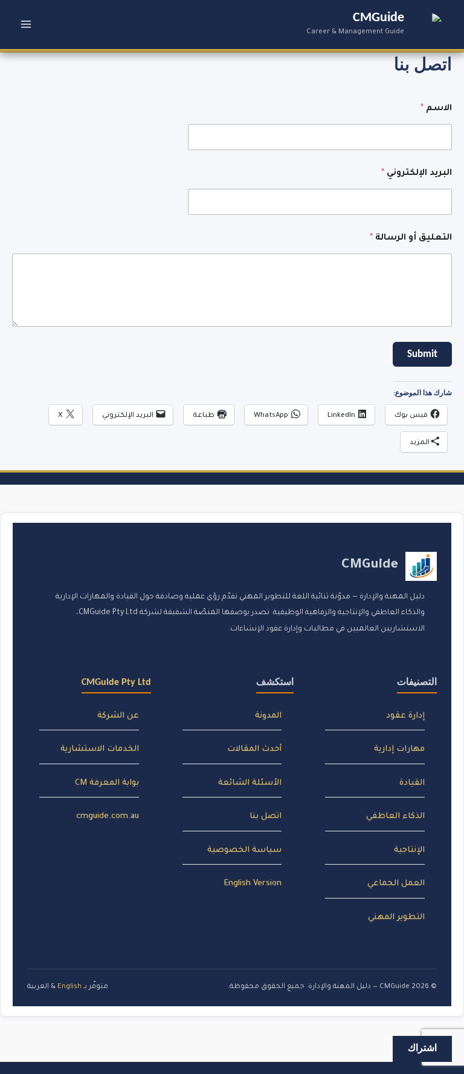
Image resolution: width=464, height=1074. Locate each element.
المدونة (268, 716)
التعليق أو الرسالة (411, 238)
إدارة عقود (405, 716)
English (69, 987)
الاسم (436, 109)
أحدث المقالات (254, 749)
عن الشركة (118, 716)
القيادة (412, 783)
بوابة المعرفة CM (107, 783)
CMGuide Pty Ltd (116, 682)
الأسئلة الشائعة (250, 783)
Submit (422, 354)
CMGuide (378, 18)
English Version (253, 883)
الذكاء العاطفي (395, 816)
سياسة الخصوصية (244, 850)
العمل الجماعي (396, 883)
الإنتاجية (409, 850)
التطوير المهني (396, 917)
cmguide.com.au (107, 816)
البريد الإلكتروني (416, 173)
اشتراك (422, 1048)
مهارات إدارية (399, 749)
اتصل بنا (266, 816)
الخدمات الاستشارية (99, 749)
